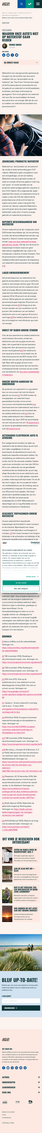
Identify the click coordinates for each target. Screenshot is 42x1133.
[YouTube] (20, 1069)
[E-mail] (16, 55)
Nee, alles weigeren (21, 589)
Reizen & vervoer (24, 13)
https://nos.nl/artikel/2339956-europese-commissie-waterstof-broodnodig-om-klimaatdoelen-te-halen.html (18, 729)
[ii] (19, 305)
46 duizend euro (13, 428)
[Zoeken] (22, 4)
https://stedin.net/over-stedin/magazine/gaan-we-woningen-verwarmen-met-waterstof (17, 812)
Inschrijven (9, 1008)
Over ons (6, 1092)
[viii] (3, 749)
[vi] (34, 404)
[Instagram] (12, 1069)
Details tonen (31, 576)
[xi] (3, 820)
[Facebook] (12, 55)
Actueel (5, 1077)
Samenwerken (8, 1087)
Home (4, 13)
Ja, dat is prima (21, 583)
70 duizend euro (32, 422)
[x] (11, 533)
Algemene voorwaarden (8, 1112)
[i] (4, 266)
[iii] (12, 317)
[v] (19, 395)
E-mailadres (6, 996)
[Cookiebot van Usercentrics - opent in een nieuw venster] (31, 543)
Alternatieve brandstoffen (10, 15)
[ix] (3, 776)
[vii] (26, 413)
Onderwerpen (12, 13)
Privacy (4, 1114)
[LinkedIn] (3, 55)
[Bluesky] (8, 55)
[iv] (22, 350)
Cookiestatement (6, 1117)
